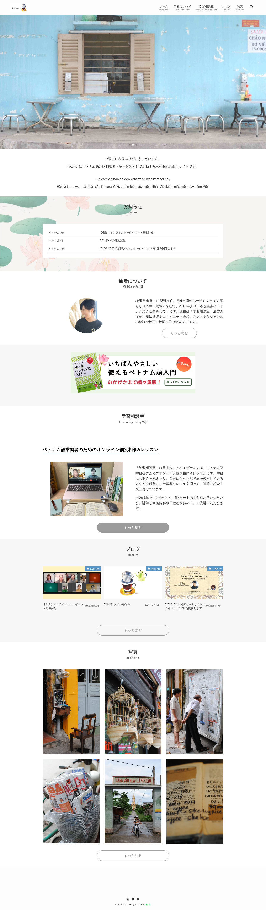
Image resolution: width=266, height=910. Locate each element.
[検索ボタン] (251, 7)
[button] (130, 145)
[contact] (138, 899)
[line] (133, 899)
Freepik (146, 904)
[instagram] (128, 899)
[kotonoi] (19, 7)
